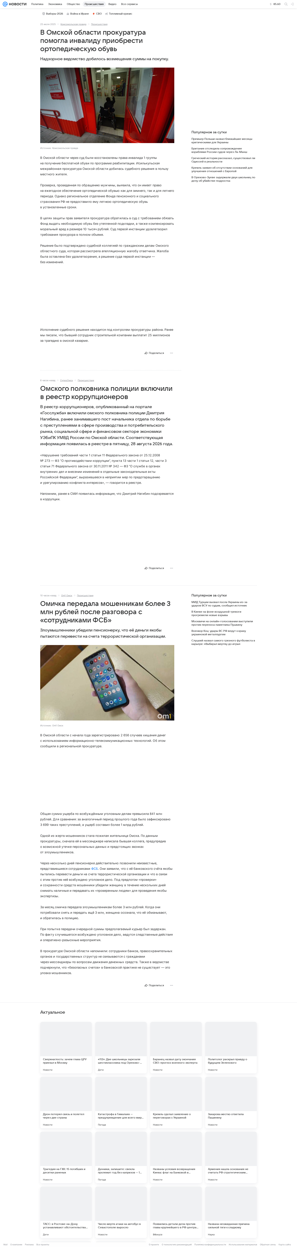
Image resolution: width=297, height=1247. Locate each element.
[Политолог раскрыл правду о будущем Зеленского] (231, 1047)
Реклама (29, 1244)
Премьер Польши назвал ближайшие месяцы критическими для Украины (221, 140)
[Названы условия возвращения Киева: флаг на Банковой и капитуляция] (176, 1157)
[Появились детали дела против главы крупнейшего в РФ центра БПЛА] (176, 1212)
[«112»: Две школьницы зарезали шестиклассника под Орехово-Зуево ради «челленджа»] (121, 1047)
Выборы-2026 (54, 13)
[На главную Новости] (17, 4)
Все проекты (42, 1244)
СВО (99, 13)
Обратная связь (268, 1244)
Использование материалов (243, 1244)
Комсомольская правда (73, 24)
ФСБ (94, 868)
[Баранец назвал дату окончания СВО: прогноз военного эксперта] (176, 1047)
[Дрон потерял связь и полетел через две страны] (66, 1102)
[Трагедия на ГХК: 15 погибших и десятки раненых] (66, 1157)
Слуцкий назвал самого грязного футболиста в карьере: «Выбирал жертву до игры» (223, 642)
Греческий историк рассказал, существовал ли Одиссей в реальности (223, 160)
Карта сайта (285, 1244)
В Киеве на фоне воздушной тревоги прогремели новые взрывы (216, 613)
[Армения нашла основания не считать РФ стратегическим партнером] (231, 1157)
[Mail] (5, 4)
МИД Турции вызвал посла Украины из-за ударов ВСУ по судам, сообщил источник (219, 604)
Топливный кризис (120, 13)
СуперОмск (66, 380)
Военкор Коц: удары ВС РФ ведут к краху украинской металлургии (218, 632)
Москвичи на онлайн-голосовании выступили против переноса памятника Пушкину (222, 623)
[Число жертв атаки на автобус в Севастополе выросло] (121, 1212)
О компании (16, 1244)
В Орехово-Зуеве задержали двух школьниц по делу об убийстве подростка (223, 179)
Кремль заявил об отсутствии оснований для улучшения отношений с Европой (221, 169)
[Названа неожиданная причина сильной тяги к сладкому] (231, 1212)
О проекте (154, 1244)
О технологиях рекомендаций (177, 1244)
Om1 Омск (66, 595)
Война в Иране (79, 13)
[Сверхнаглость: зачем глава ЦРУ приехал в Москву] (66, 1047)
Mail (5, 1244)
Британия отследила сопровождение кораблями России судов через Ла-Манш (219, 150)
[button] (107, 106)
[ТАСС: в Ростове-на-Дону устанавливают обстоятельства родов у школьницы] (66, 1212)
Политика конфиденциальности (210, 1244)
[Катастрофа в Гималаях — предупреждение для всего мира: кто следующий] (121, 1102)
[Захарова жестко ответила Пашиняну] (231, 1102)
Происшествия (99, 24)
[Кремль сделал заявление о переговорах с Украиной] (176, 1102)
